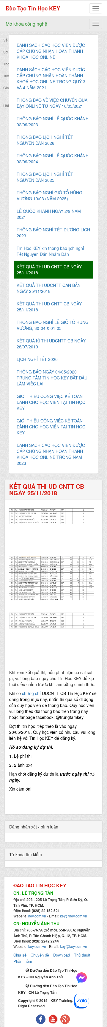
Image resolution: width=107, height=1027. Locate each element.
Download (61, 955)
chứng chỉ (32, 693)
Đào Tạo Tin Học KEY (33, 8)
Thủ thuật (82, 955)
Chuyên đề (40, 955)
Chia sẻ (19, 955)
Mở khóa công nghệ (26, 23)
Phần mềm (22, 961)
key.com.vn (37, 915)
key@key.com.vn (73, 915)
